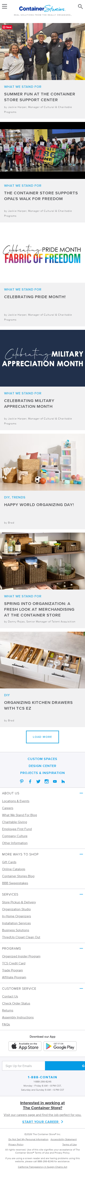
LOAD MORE (42, 736)
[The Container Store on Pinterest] (22, 781)
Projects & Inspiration (42, 773)
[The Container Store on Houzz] (63, 781)
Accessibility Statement (64, 1139)
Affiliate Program (14, 977)
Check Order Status (16, 1003)
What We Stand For (22, 86)
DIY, (7, 497)
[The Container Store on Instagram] (46, 781)
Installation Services (16, 923)
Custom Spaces (42, 759)
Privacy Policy (16, 1144)
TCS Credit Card (13, 963)
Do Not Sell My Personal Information (28, 1139)
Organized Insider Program (21, 956)
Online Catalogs (13, 869)
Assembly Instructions (18, 1017)
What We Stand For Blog (19, 815)
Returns (7, 1010)
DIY (7, 695)
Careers (7, 808)
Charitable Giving (14, 822)
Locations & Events (15, 801)
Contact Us (10, 996)
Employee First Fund (17, 829)
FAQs (6, 1024)
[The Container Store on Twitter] (38, 781)
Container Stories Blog (18, 876)
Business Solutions (15, 930)
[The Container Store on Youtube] (55, 781)
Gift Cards (9, 862)
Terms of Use (69, 1144)
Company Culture (14, 836)
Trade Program (12, 970)
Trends (19, 497)
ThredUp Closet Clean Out (21, 937)
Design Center (42, 766)
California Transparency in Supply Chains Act (42, 1166)
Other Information (15, 843)
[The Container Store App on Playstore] (60, 1046)
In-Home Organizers (16, 916)
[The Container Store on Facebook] (30, 781)
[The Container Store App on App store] (24, 1046)
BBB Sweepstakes (15, 883)
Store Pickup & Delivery (19, 902)
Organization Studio (16, 909)
